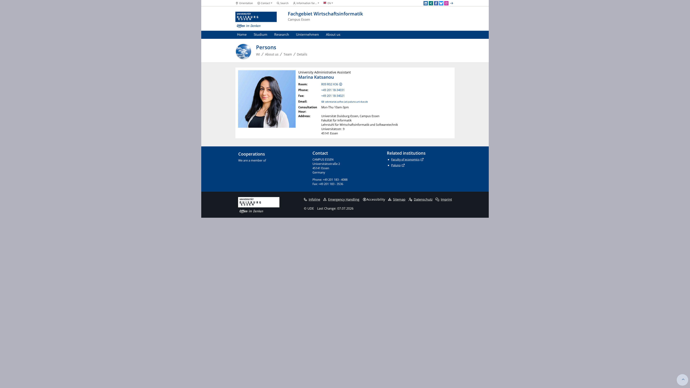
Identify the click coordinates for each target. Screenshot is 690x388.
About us (333, 34)
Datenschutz (423, 199)
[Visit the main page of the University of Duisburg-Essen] (256, 20)
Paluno (396, 165)
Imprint (446, 199)
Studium (260, 34)
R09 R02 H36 (329, 84)
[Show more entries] (452, 3)
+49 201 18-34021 (333, 96)
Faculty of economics (405, 159)
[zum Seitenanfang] (682, 380)
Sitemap (399, 199)
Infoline (314, 199)
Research (281, 34)
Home (242, 34)
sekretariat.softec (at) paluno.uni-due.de (346, 101)
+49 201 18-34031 (333, 90)
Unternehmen (307, 34)
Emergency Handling (343, 199)
